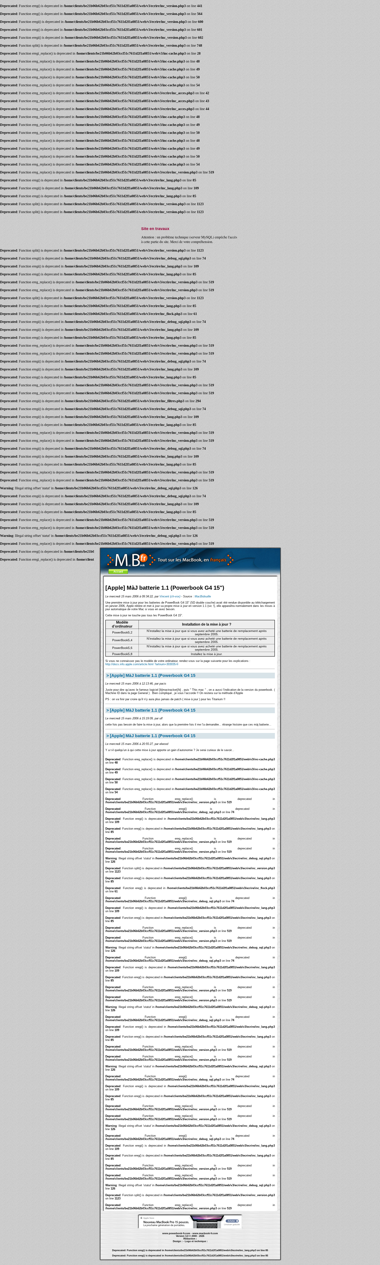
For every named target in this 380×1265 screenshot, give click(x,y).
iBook (181, 1243)
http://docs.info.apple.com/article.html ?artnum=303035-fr (141, 664)
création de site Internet (221, 1243)
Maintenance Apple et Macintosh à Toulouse (198, 1243)
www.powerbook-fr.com (176, 1233)
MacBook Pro (174, 1243)
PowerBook (164, 1243)
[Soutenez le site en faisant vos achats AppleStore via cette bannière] (190, 1227)
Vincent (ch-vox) (169, 596)
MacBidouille (203, 596)
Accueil (118, 571)
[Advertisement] (190, 579)
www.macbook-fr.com (205, 1233)
